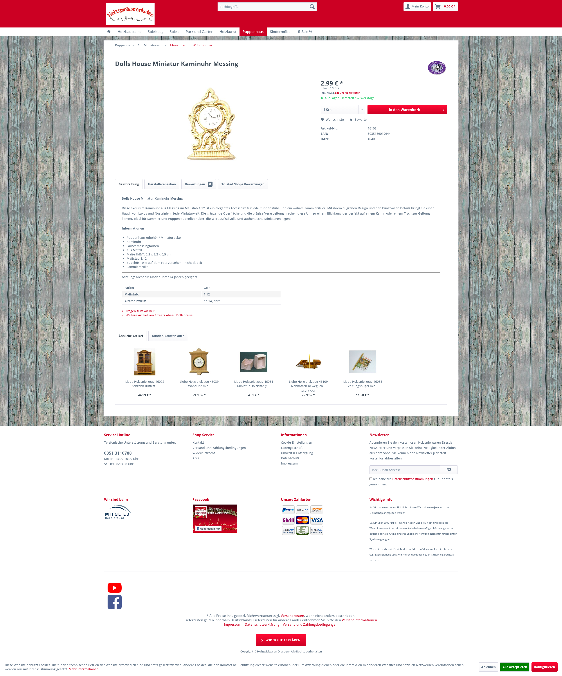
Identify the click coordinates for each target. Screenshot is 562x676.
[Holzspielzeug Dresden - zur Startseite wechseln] (130, 14)
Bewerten (361, 119)
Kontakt (198, 442)
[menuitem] (267, 6)
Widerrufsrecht (204, 453)
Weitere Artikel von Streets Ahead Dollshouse (159, 315)
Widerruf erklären (283, 640)
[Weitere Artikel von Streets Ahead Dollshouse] (437, 68)
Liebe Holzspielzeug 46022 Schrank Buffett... (144, 383)
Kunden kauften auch (168, 336)
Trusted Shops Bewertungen (243, 184)
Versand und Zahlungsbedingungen (219, 448)
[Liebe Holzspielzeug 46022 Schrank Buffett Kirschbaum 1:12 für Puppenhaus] (145, 361)
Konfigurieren (544, 667)
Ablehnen (488, 667)
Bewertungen (198, 184)
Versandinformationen (359, 620)
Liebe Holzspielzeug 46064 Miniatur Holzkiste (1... (253, 383)
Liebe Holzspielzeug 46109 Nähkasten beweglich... (308, 383)
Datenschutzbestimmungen (412, 479)
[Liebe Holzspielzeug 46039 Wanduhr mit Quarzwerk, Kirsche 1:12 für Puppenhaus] (199, 361)
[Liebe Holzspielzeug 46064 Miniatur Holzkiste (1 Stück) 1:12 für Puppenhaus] (254, 361)
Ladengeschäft (292, 448)
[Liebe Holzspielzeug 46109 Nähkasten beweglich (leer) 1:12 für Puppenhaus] (308, 361)
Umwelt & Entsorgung (297, 453)
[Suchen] (312, 6)
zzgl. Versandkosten (347, 93)
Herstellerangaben (162, 184)
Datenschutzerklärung (262, 624)
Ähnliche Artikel (131, 336)
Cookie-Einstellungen (296, 442)
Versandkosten (292, 615)
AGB (196, 458)
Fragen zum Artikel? (140, 311)
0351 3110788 (118, 453)
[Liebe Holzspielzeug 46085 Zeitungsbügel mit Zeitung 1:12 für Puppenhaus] (363, 361)
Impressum (289, 463)
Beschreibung (129, 184)
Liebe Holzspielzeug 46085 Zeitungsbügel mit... (362, 383)
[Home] (109, 31)
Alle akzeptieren (515, 667)
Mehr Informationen (84, 669)
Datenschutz (290, 458)
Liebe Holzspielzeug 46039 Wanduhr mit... (199, 383)
